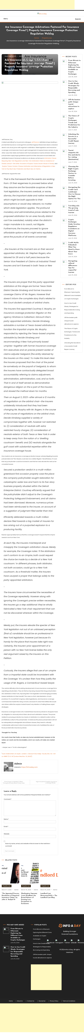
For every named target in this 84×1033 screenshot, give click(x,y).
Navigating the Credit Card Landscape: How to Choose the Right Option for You (74, 193)
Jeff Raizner (35, 142)
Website (6, 834)
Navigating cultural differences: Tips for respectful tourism (72, 266)
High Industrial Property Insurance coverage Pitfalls (46, 782)
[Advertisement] (37, 4)
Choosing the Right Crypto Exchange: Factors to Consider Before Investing (73, 173)
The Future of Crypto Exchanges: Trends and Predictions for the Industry (74, 121)
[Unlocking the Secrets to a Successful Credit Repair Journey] (64, 135)
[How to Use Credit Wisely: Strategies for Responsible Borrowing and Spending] (64, 82)
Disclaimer (42, 1001)
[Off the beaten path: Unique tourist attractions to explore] (64, 101)
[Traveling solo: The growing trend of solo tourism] (64, 207)
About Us (20, 1001)
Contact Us (30, 1001)
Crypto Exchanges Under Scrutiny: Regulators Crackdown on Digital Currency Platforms (74, 227)
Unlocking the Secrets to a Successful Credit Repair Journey (73, 138)
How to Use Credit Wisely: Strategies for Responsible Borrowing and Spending (74, 86)
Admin (21, 56)
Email (6, 826)
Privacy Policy (54, 1001)
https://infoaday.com (29, 767)
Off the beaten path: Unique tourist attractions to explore (74, 104)
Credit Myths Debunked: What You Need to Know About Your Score (74, 248)
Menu (6, 19)
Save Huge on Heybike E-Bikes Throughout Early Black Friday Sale (13, 782)
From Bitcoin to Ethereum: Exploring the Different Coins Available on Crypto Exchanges (74, 67)
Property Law (6, 886)
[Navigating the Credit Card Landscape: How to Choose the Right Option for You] (64, 188)
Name (6, 819)
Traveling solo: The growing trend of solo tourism (74, 209)
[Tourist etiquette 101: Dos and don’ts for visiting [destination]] (64, 151)
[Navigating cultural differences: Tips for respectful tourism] (64, 262)
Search (78, 19)
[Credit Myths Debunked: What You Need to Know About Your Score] (64, 244)
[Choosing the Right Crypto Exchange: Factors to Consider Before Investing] (64, 167)
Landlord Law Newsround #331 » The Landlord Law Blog (48, 895)
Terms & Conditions (69, 1001)
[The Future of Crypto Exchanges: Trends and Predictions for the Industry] (64, 117)
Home (11, 1001)
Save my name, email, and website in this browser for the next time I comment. (27, 845)
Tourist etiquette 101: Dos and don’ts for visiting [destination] (74, 155)
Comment (7, 799)
